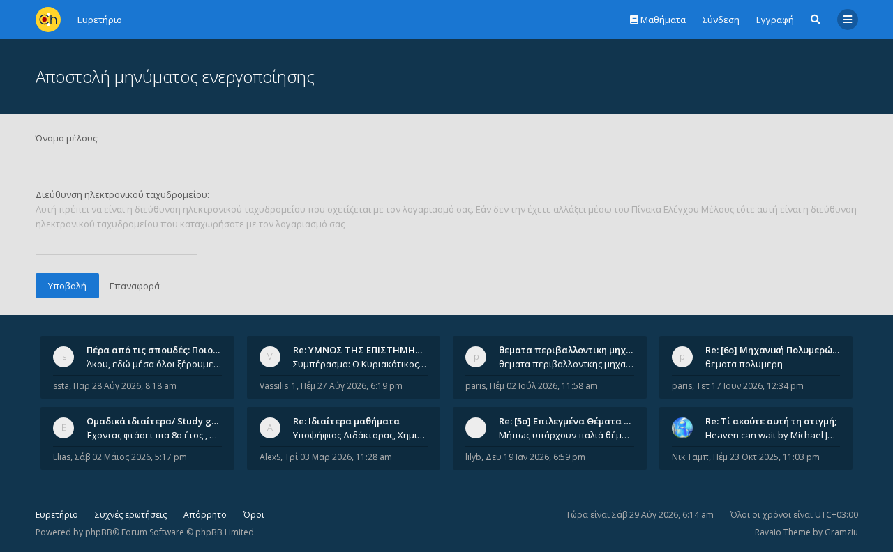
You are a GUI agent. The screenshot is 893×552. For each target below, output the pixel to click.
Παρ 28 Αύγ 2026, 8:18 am (125, 386)
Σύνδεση (721, 19)
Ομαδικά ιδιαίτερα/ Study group (159, 421)
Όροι (253, 515)
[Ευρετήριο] (48, 19)
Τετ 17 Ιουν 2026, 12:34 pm (750, 386)
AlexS (270, 457)
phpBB (98, 532)
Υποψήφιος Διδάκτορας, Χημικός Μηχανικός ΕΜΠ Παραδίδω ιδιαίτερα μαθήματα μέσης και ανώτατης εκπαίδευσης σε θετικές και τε (360, 435)
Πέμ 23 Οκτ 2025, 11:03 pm (766, 457)
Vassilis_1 (278, 386)
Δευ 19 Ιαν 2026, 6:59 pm (535, 457)
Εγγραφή (775, 19)
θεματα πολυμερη (744, 364)
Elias (61, 457)
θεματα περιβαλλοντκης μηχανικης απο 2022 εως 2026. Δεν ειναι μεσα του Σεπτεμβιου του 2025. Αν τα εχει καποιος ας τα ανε (566, 364)
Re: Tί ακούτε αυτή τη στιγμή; (770, 421)
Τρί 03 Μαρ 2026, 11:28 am (338, 457)
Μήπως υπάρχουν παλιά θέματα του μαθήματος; (566, 435)
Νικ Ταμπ (690, 457)
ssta (61, 386)
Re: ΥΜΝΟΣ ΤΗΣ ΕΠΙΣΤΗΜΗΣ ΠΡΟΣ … (375, 350)
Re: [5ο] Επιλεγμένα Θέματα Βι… (569, 421)
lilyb (473, 457)
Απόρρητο (205, 515)
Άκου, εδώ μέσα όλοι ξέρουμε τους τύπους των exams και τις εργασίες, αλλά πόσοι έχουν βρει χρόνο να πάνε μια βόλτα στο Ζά (154, 364)
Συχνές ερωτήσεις (131, 515)
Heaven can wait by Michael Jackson (773, 435)
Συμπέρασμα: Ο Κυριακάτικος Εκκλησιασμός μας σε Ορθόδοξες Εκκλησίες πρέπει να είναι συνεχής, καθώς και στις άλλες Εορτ (360, 364)
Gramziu (841, 532)
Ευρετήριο (57, 515)
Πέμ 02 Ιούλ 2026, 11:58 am (544, 386)
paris (475, 386)
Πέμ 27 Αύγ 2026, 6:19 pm (352, 386)
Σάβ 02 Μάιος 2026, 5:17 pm (131, 457)
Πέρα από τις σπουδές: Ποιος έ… (159, 350)
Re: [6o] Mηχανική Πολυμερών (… (777, 350)
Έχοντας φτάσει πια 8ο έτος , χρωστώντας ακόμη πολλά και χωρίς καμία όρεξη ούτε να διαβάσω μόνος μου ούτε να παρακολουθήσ (154, 435)
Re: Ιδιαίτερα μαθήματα (346, 421)
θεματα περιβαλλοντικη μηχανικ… (575, 350)
